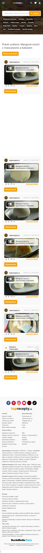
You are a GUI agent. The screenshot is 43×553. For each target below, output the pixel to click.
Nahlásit (24, 439)
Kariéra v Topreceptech (29, 435)
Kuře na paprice (11, 485)
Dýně (36, 26)
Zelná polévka (13, 459)
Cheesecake (11, 480)
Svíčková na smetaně (9, 506)
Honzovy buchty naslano (10, 499)
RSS (23, 433)
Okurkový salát (7, 483)
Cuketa (22, 26)
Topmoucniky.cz (27, 418)
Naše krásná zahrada (9, 427)
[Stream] (29, 403)
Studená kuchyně (12, 473)
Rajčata (29, 26)
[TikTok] (34, 403)
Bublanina (27, 487)
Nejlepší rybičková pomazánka (26, 480)
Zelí (4, 29)
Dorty (21, 473)
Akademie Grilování (9, 19)
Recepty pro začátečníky (33, 467)
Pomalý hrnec (19, 467)
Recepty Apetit (7, 423)
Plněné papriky (18, 476)
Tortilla (16, 453)
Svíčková (16, 457)
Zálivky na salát (24, 459)
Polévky (5, 22)
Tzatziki (24, 461)
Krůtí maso (17, 464)
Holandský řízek (30, 483)
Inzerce (4, 446)
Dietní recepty (13, 471)
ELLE (23, 425)
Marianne (25, 423)
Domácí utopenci (12, 489)
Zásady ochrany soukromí (10, 435)
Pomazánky (15, 450)
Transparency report (28, 442)
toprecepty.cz (14, 62)
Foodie (24, 437)
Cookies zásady (7, 437)
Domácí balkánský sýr (9, 508)
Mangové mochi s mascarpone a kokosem (25, 69)
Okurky (23, 22)
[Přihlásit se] (40, 3)
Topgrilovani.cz (27, 420)
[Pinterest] (14, 403)
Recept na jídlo (7, 416)
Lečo (38, 485)
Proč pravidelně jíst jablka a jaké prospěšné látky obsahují (20, 513)
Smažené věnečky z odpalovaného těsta (15, 501)
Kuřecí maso (15, 22)
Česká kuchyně (24, 471)
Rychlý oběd (19, 487)
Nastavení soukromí (8, 433)
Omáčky (21, 19)
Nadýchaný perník (8, 487)
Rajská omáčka (25, 478)
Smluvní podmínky (8, 442)
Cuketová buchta (29, 485)
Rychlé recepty (28, 29)
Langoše (20, 485)
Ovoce (27, 473)
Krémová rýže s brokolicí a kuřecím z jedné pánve (18, 503)
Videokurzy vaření (8, 420)
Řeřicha (31, 455)
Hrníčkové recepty (14, 29)
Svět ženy (5, 425)
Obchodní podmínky (8, 439)
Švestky (31, 22)
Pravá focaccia (25, 457)
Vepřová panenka (15, 461)
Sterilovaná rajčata (30, 476)
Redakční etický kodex (9, 444)
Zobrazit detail (32, 86)
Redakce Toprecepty (13, 348)
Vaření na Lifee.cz (8, 418)
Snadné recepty (19, 469)
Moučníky (29, 19)
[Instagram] (19, 403)
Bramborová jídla (8, 467)
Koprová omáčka (18, 483)
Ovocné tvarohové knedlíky (11, 478)
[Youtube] (24, 403)
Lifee (23, 427)
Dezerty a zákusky (25, 453)
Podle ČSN (6, 26)
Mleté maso (26, 464)
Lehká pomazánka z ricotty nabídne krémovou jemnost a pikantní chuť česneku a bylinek (20, 535)
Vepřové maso (36, 464)
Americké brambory (21, 455)
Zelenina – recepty (26, 450)
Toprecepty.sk (26, 416)
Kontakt (24, 444)
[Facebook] (8, 403)
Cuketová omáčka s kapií (10, 496)
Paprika (14, 26)
